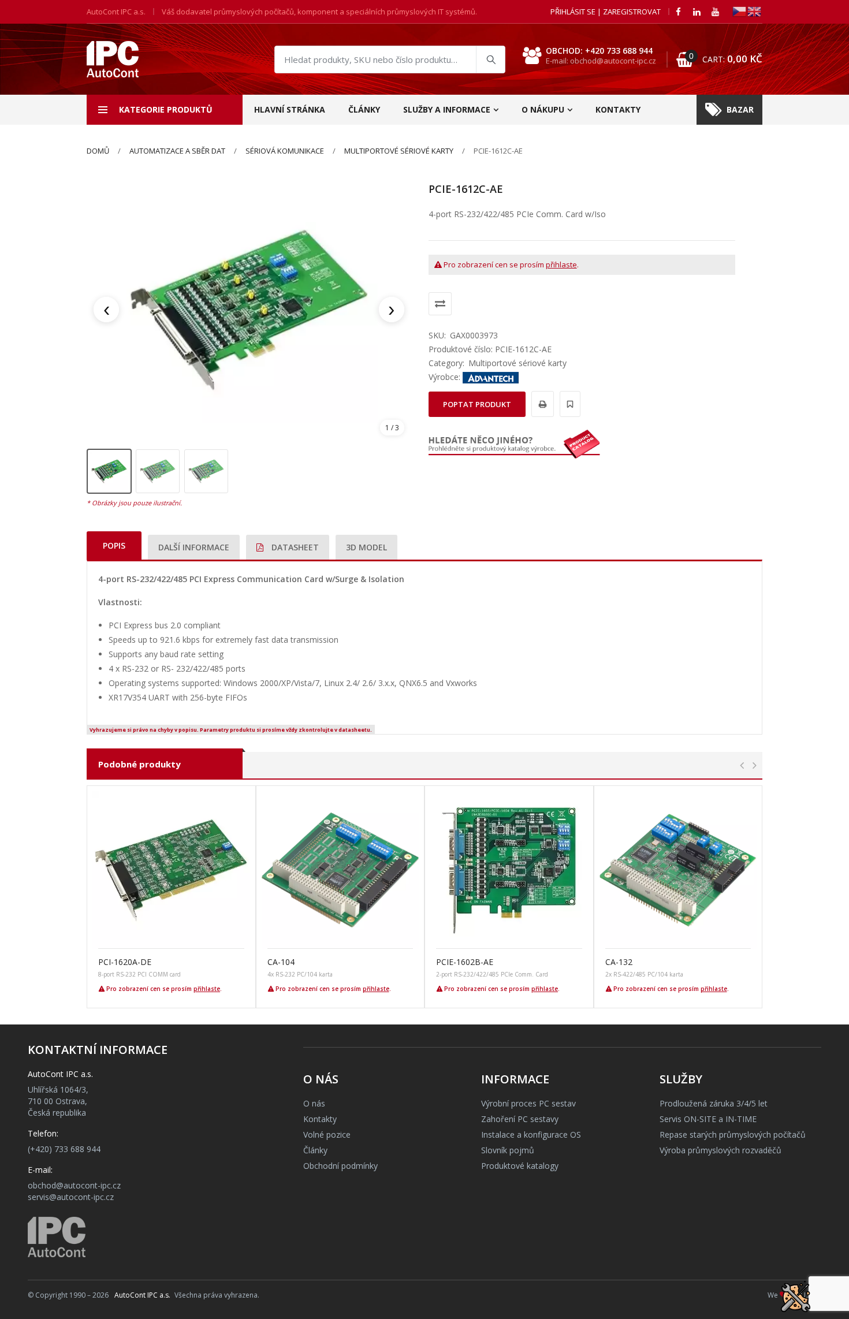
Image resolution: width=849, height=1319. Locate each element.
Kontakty (618, 109)
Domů (98, 151)
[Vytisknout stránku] (541, 403)
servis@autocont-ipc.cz (71, 1196)
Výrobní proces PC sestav (528, 1103)
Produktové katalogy (519, 1165)
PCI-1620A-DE (124, 961)
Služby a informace (446, 109)
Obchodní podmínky (340, 1165)
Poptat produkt (477, 404)
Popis (114, 545)
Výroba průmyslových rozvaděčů (720, 1150)
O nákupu (543, 109)
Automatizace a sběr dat (177, 151)
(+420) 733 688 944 (64, 1148)
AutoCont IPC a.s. (142, 1295)
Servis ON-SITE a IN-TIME (708, 1118)
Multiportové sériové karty (398, 151)
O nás (314, 1103)
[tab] (114, 545)
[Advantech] (491, 376)
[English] (754, 10)
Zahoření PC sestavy (519, 1118)
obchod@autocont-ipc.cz (74, 1185)
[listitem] (109, 471)
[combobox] (390, 59)
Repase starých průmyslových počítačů (733, 1134)
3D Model (366, 547)
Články (364, 109)
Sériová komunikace (284, 151)
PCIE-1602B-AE (464, 961)
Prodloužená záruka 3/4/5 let (714, 1103)
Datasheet (294, 547)
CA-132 (618, 961)
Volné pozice (327, 1134)
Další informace (193, 547)
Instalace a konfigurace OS (531, 1134)
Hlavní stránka (289, 109)
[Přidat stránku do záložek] (568, 403)
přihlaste (561, 264)
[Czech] (739, 10)
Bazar (740, 109)
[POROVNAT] (440, 303)
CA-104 (281, 961)
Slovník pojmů (507, 1150)
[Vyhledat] (490, 59)
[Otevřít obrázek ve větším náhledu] (249, 309)
